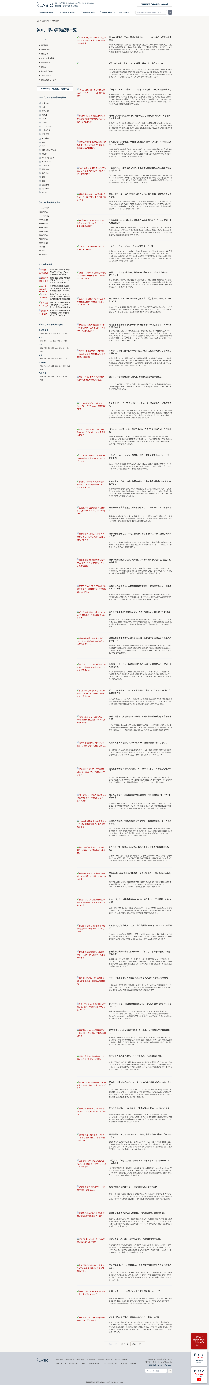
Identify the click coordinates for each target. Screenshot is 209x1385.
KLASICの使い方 (121, 1359)
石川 (64, 348)
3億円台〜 (43, 254)
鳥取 (52, 366)
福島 (65, 333)
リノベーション (47, 126)
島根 (56, 366)
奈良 (52, 359)
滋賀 (56, 359)
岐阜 (41, 351)
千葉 (54, 341)
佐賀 (45, 376)
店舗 (43, 177)
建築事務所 (44, 62)
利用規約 (123, 1363)
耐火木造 (45, 111)
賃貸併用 (45, 169)
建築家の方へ (94, 1363)
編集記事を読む (89, 12)
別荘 (43, 146)
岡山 (45, 366)
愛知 (41, 348)
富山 (60, 348)
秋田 (58, 333)
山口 (49, 366)
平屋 (43, 142)
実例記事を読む (47, 12)
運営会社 (133, 1363)
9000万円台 (43, 243)
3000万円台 (43, 223)
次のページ (136, 1344)
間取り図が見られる (49, 150)
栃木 (62, 341)
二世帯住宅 (46, 130)
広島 (41, 366)
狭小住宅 (45, 134)
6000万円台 (43, 235)
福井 (68, 348)
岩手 (50, 333)
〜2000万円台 (44, 216)
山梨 (56, 348)
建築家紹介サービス (47, 80)
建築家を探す (107, 12)
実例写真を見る (68, 12)
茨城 (58, 341)
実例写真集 (44, 49)
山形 (62, 333)
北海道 (42, 333)
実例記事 (45, 21)
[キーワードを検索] (170, 12)
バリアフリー (46, 161)
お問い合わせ (124, 12)
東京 (41, 341)
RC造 (44, 118)
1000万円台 (43, 212)
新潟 (52, 348)
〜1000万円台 (44, 208)
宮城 (54, 333)
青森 (46, 333)
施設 (43, 181)
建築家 (42, 67)
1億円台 (42, 246)
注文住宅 (45, 103)
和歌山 (61, 359)
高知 (41, 369)
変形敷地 (45, 138)
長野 (49, 348)
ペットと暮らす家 (48, 157)
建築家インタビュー (105, 1359)
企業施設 (45, 184)
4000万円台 (43, 227)
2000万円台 (43, 219)
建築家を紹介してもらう (77, 1363)
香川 (60, 366)
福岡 (41, 376)
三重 (65, 359)
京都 (45, 359)
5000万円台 (43, 231)
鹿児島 (65, 376)
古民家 (44, 154)
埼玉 (50, 341)
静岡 (45, 348)
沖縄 (41, 380)
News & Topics (46, 71)
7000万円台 (43, 239)
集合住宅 (45, 173)
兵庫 (49, 359)
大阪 (41, 359)
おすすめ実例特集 (46, 58)
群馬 (65, 341)
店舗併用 (45, 165)
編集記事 (43, 54)
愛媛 (64, 366)
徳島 (68, 366)
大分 (56, 376)
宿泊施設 (45, 188)
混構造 (44, 122)
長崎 (49, 376)
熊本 (52, 376)
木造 (43, 107)
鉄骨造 (44, 115)
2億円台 (42, 250)
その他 (44, 192)
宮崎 (60, 376)
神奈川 (46, 341)
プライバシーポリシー (109, 1363)
